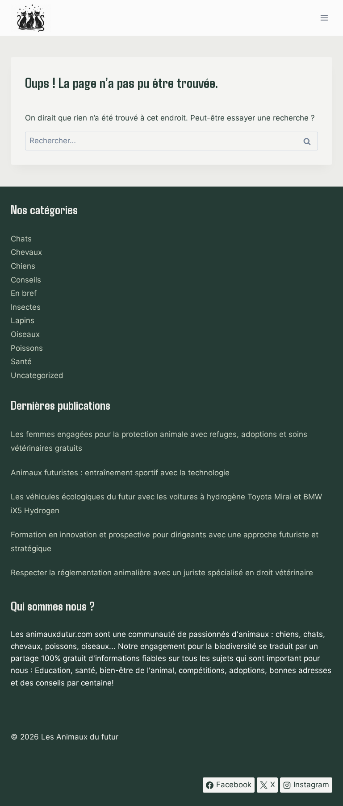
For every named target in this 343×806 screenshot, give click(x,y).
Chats (21, 238)
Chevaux (26, 252)
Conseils (26, 279)
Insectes (26, 307)
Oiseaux (25, 334)
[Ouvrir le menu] (324, 18)
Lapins (22, 320)
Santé (21, 361)
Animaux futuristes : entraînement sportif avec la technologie (120, 472)
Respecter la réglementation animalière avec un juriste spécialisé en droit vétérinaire (162, 572)
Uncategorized (37, 375)
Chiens (23, 266)
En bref (24, 293)
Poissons (27, 348)
